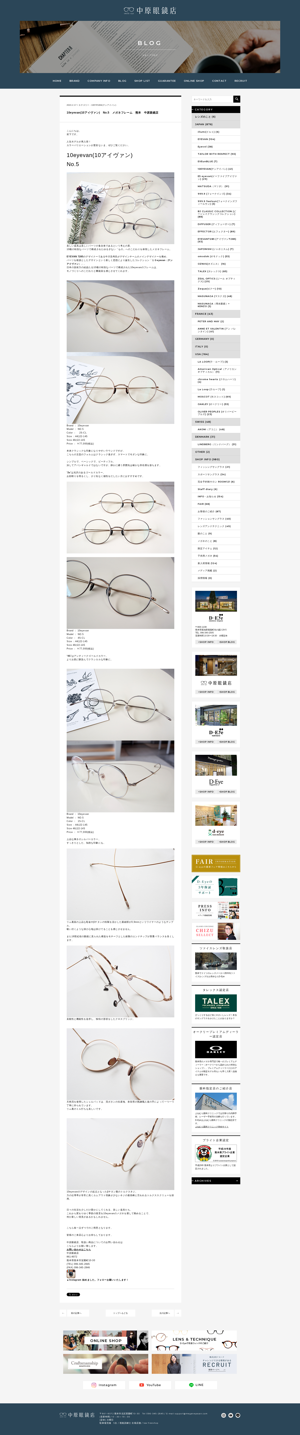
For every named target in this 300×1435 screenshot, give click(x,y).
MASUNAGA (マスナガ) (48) (215, 296)
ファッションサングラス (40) (214, 518)
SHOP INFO (206, 642)
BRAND (74, 80)
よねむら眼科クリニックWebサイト (212, 1127)
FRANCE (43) (204, 313)
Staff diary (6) (208, 489)
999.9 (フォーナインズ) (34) (214, 193)
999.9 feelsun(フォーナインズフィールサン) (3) (217, 202)
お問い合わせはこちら (79, 1249)
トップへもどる (120, 1313)
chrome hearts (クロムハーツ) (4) (217, 380)
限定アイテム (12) (208, 548)
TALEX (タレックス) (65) (212, 271)
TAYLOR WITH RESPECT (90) (217, 153)
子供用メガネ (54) (208, 555)
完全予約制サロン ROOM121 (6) (216, 481)
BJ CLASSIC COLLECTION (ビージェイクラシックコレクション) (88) (217, 214)
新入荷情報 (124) (207, 563)
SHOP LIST (142, 80)
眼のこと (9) (205, 533)
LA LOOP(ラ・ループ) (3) (213, 361)
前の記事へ (76, 1313)
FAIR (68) (204, 504)
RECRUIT (241, 80)
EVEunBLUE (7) (208, 161)
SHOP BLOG (227, 642)
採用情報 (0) (205, 578)
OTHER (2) (202, 451)
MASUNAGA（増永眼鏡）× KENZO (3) (214, 305)
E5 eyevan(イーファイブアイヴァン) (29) (217, 177)
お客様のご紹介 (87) (209, 511)
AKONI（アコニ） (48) (211, 429)
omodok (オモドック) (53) (214, 256)
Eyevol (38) (205, 146)
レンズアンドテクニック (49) (214, 526)
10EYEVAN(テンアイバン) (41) (215, 168)
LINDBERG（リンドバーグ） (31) (217, 444)
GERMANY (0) (204, 338)
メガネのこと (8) (207, 541)
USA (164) (202, 354)
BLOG (122, 80)
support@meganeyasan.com (191, 1413)
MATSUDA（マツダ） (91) (213, 186)
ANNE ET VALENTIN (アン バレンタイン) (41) (217, 330)
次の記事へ (165, 1313)
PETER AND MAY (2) (211, 321)
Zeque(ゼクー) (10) (210, 288)
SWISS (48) (203, 421)
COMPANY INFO (99, 80)
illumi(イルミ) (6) (208, 131)
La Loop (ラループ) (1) (211, 389)
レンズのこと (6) (205, 116)
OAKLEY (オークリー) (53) (213, 404)
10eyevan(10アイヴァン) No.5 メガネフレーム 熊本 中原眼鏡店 (113, 112)
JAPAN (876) (204, 124)
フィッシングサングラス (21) (214, 466)
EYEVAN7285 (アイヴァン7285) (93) (217, 240)
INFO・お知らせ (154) (210, 496)
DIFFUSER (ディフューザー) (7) (216, 224)
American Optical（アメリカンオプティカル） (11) (217, 370)
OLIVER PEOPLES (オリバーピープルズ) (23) (217, 413)
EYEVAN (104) (206, 139)
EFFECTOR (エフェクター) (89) (216, 231)
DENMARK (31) (205, 436)
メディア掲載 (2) (207, 570)
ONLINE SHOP (194, 80)
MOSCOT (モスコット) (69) (214, 396)
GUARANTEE (167, 80)
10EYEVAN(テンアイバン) (103, 105)
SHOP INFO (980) (207, 459)
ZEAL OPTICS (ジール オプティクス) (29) (216, 280)
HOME (57, 80)
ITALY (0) (201, 346)
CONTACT (219, 80)
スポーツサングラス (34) (212, 474)
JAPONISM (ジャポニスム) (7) (216, 249)
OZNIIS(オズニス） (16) (212, 263)
